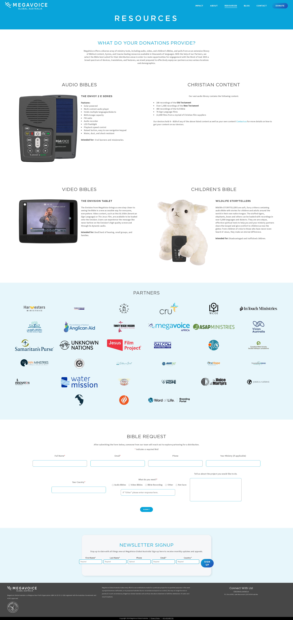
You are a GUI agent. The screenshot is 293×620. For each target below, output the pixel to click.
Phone (139, 558)
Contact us (241, 121)
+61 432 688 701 (168, 618)
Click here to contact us (241, 591)
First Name (90, 558)
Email (163, 558)
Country (188, 558)
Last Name (115, 558)
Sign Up (207, 563)
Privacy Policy (155, 618)
